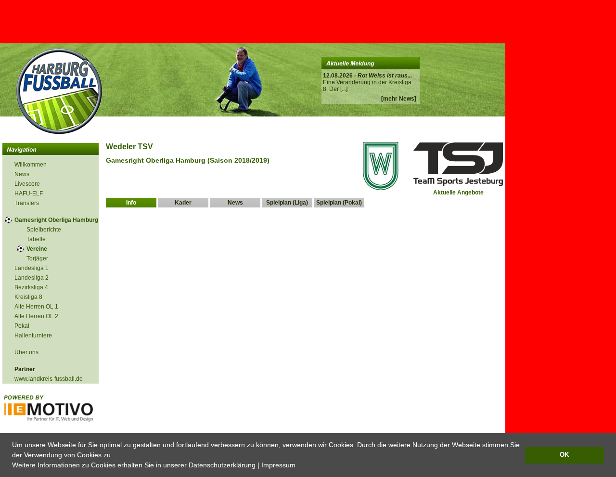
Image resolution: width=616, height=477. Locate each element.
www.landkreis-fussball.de (48, 378)
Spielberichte (43, 229)
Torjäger (37, 258)
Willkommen (30, 164)
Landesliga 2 (31, 277)
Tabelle (36, 239)
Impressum (278, 465)
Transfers (26, 203)
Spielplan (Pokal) (339, 202)
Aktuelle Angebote (458, 192)
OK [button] (564, 454)
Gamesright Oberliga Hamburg (56, 220)
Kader (183, 202)
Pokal (21, 325)
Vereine (36, 248)
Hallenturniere (33, 335)
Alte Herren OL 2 (36, 316)
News (21, 174)
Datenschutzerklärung (222, 465)
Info (131, 202)
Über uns (26, 352)
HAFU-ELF (28, 193)
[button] (298, 465)
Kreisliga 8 (28, 297)
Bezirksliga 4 (31, 287)
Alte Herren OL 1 (36, 306)
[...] (343, 89)
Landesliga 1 (31, 268)
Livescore (27, 183)
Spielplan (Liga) (287, 202)
